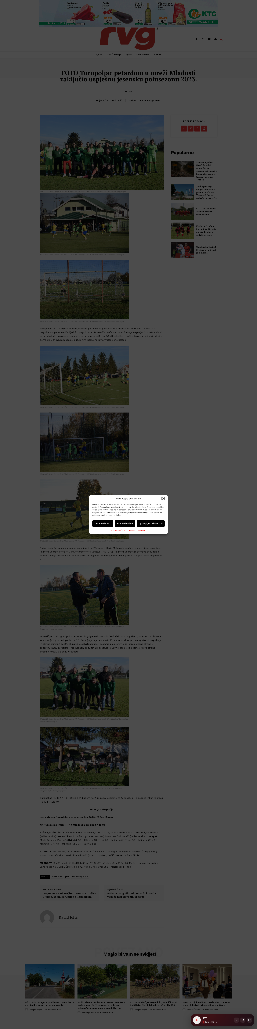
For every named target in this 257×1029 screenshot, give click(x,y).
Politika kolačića (118, 530)
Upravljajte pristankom (150, 523)
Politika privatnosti (137, 530)
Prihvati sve (102, 523)
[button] (163, 498)
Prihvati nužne (125, 523)
